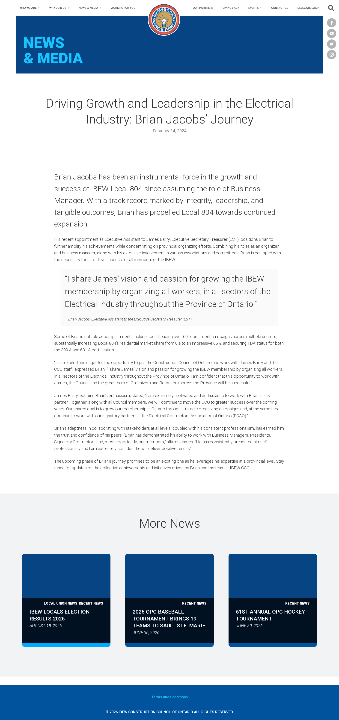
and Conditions (169, 697)
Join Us (57, 7)
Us (279, 7)
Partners (203, 7)
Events (253, 7)
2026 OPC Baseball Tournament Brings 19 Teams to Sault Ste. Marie (169, 619)
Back (231, 7)
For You (123, 7)
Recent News (91, 603)
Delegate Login (308, 7)
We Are (28, 7)
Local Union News (60, 603)
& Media (88, 7)
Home (164, 7)
